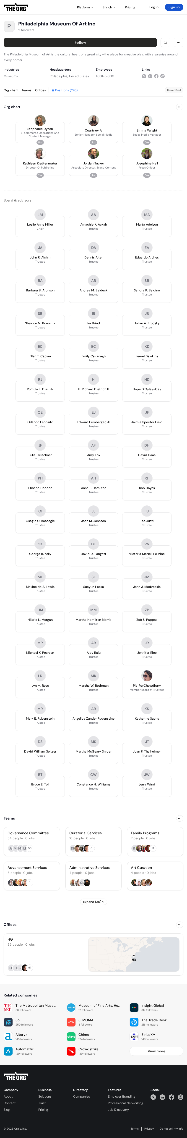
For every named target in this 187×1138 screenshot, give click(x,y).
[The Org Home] (16, 7)
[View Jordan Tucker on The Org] (93, 153)
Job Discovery (118, 1110)
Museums (11, 76)
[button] (40, 132)
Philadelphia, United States (69, 76)
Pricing (43, 1110)
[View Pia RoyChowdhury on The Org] (147, 675)
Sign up (174, 7)
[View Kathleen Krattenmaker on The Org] (40, 153)
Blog (7, 1110)
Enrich (107, 7)
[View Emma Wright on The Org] (147, 120)
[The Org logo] (16, 1076)
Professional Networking (125, 1103)
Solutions (45, 1096)
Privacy (149, 1129)
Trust (42, 1103)
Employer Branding (121, 1096)
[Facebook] (171, 1097)
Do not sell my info (171, 1129)
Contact (10, 1103)
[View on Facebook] (156, 76)
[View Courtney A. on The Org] (93, 120)
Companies (81, 1096)
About (8, 1096)
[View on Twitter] (144, 76)
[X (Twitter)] (153, 1097)
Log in (153, 7)
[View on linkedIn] (150, 76)
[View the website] (162, 76)
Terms (135, 1129)
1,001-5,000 (105, 76)
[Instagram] (180, 1097)
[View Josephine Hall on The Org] (147, 153)
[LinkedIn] (162, 1097)
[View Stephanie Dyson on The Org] (40, 120)
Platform (83, 7)
